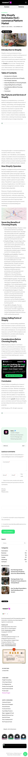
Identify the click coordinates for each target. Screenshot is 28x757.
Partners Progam (6, 693)
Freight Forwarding (6, 680)
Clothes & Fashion (6, 702)
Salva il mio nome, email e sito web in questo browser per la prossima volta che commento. (12, 482)
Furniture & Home (6, 708)
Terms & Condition (17, 754)
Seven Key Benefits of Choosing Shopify (15, 82)
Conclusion (7, 91)
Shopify (5, 63)
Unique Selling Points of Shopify (13, 85)
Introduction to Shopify (10, 76)
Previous (6, 445)
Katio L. (11, 26)
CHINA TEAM (5, 677)
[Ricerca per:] (14, 543)
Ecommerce (4, 12)
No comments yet (18, 26)
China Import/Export (7, 682)
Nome (5, 475)
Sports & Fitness (6, 717)
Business (3, 553)
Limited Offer (5, 670)
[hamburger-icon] (26, 2)
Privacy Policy (10, 754)
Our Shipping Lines (6, 684)
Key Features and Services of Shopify (14, 78)
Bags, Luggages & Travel (8, 713)
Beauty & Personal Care (7, 715)
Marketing (21, 6)
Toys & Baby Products (7, 711)
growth (13, 399)
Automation (4, 550)
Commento (6, 462)
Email (13, 475)
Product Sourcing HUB (7, 686)
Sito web (22, 475)
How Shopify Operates (10, 80)
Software (4, 561)
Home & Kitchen (6, 706)
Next (23, 445)
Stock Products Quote (7, 688)
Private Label (5, 690)
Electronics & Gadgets (7, 704)
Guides (3, 557)
